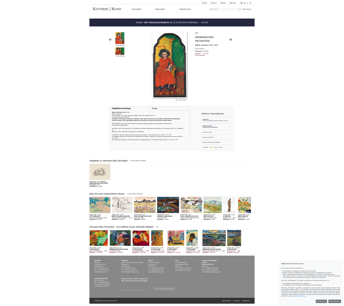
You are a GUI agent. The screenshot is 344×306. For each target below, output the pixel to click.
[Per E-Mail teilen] (210, 147)
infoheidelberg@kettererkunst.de (211, 272)
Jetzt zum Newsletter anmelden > (164, 288)
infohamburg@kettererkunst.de (130, 272)
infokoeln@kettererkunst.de (183, 270)
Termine (223, 3)
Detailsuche (247, 9)
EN (245, 3)
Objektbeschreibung (121, 108)
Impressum (236, 300)
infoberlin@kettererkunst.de (156, 272)
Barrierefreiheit (226, 300)
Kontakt (214, 3)
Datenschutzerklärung (299, 296)
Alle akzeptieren (335, 301)
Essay (154, 108)
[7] (230, 39)
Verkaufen (160, 9)
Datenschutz (246, 300)
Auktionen (136, 9)
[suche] (240, 9)
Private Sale (185, 9)
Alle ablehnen (321, 301)
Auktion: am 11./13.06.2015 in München (167, 22)
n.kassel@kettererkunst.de (102, 286)
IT (247, 3)
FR (250, 3)
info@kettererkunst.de (100, 272)
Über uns (232, 3)
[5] (110, 39)
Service (204, 3)
